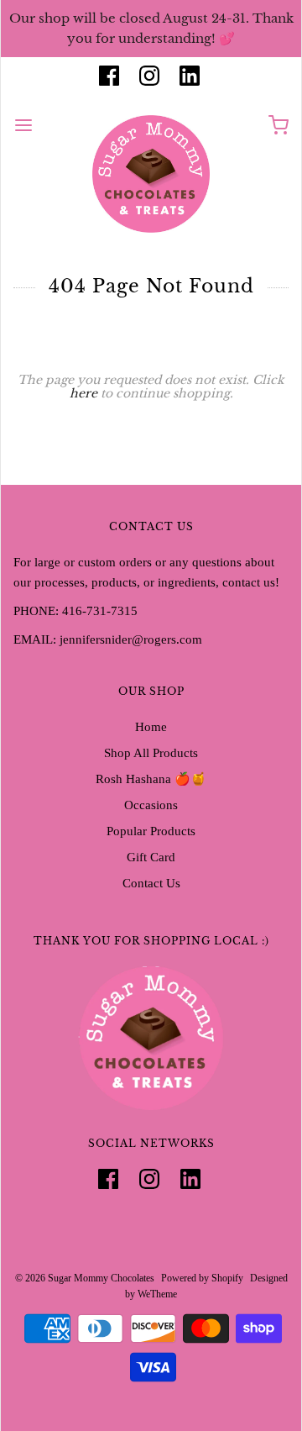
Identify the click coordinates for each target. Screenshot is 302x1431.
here (83, 393)
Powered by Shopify (202, 1278)
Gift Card (151, 857)
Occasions (151, 805)
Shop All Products (151, 753)
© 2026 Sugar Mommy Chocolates (84, 1278)
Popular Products (151, 831)
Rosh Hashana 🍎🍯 (151, 779)
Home (151, 727)
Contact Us (151, 883)
